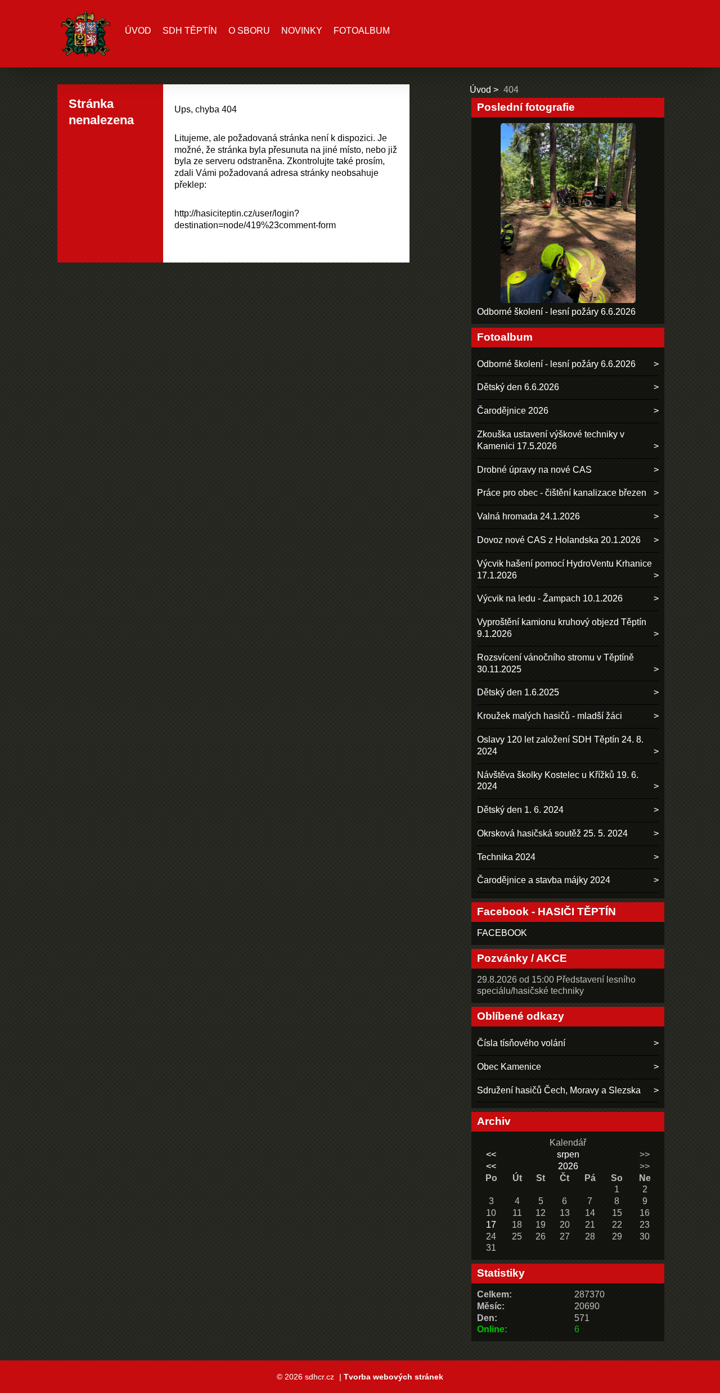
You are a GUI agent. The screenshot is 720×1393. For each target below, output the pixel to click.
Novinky (301, 30)
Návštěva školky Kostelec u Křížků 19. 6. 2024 (557, 781)
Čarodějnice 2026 (512, 410)
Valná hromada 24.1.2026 (528, 516)
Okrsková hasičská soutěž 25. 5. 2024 (552, 833)
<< (491, 1154)
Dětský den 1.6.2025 (518, 692)
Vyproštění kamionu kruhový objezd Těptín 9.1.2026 (561, 628)
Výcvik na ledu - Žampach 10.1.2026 (550, 598)
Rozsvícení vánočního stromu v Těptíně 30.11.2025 (555, 663)
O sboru (249, 30)
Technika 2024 (506, 857)
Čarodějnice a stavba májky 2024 (543, 880)
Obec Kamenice (509, 1066)
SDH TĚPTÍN (190, 30)
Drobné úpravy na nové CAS (534, 469)
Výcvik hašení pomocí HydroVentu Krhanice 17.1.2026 (564, 569)
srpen (568, 1154)
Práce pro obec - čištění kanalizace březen (561, 493)
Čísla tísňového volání (521, 1043)
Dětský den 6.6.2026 (518, 387)
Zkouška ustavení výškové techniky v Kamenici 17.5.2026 (550, 440)
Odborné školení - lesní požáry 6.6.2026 (556, 311)
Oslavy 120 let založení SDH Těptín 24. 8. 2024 (560, 745)
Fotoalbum (362, 30)
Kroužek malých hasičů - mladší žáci (549, 716)
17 (491, 1224)
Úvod (138, 30)
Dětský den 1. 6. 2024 (520, 810)
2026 (568, 1166)
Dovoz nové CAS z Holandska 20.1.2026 (559, 540)
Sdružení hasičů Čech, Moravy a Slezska (559, 1090)
